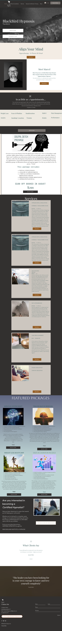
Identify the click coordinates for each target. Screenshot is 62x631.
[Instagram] (5, 620)
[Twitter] (3, 620)
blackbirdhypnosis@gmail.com (10, 611)
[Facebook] (2, 620)
